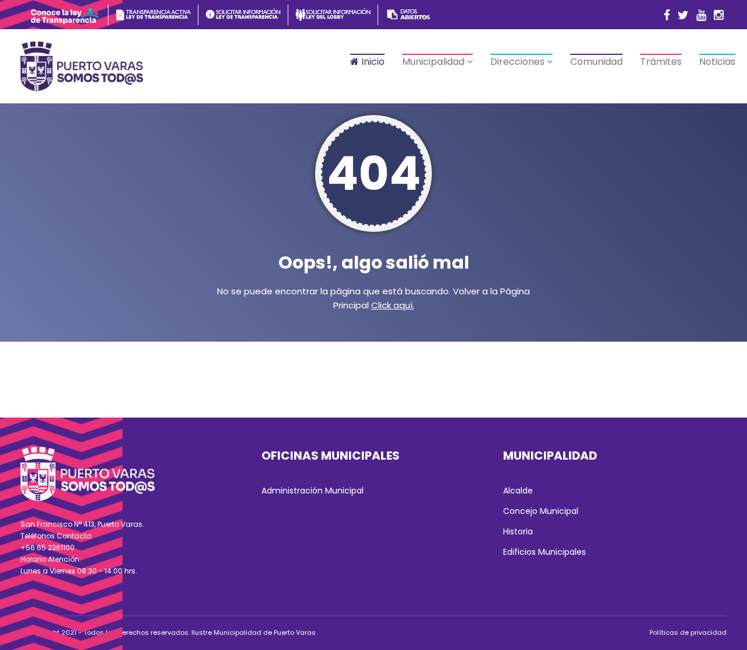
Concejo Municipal (540, 511)
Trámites (661, 61)
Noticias (717, 61)
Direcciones (518, 61)
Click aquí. (392, 305)
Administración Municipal (312, 490)
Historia (518, 531)
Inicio (372, 61)
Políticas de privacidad (688, 632)
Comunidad (596, 61)
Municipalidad (434, 61)
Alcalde (518, 490)
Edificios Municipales (544, 552)
